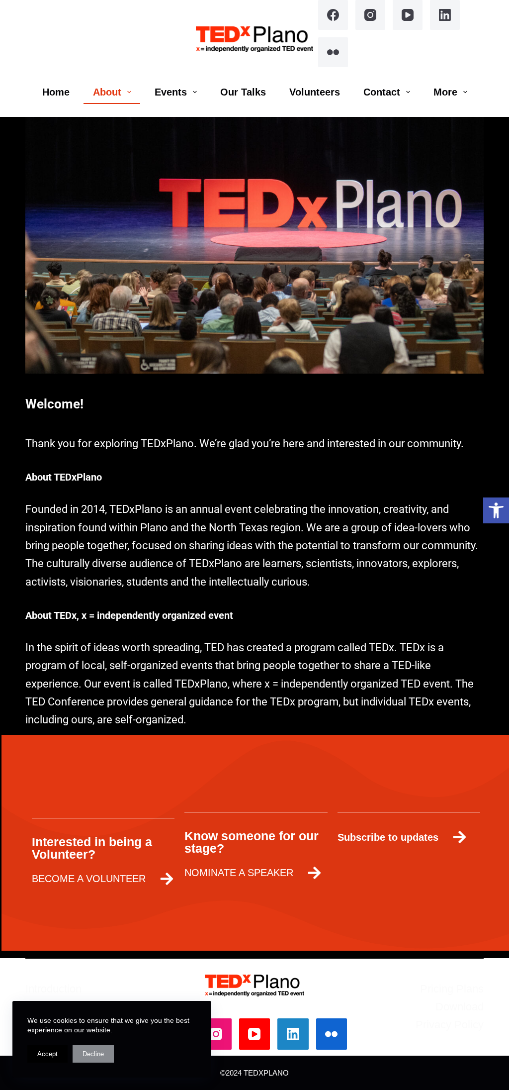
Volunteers (314, 92)
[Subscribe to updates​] (459, 837)
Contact (381, 92)
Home (56, 92)
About (107, 92)
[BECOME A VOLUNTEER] (167, 879)
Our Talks (243, 92)
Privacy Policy (450, 1024)
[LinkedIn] (445, 15)
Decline (93, 1054)
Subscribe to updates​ (388, 837)
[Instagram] (370, 15)
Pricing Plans (452, 989)
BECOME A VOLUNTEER (89, 878)
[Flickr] (333, 52)
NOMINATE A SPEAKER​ (238, 872)
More (445, 92)
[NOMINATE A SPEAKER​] (314, 873)
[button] (496, 510)
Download (459, 1006)
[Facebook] (333, 15)
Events (171, 92)
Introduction (53, 989)
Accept (47, 1054)
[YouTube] (408, 15)
